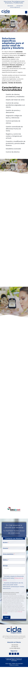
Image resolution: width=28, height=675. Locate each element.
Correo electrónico (8, 554)
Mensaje (5, 565)
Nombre (5, 542)
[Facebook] (10, 654)
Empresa (5, 548)
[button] (26, 12)
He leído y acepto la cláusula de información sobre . (13, 578)
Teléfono (5, 560)
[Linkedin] (18, 654)
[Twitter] (15, 654)
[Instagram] (13, 654)
